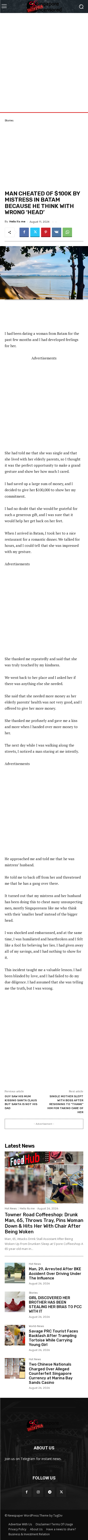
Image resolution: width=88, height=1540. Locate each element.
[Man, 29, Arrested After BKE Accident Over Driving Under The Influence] (15, 1273)
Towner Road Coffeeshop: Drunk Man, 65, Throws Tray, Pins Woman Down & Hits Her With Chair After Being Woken (44, 1223)
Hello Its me (17, 221)
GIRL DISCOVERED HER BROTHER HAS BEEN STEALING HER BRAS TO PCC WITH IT (55, 1305)
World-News (36, 1326)
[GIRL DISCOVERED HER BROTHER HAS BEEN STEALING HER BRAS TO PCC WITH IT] (15, 1302)
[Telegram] (49, 1492)
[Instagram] (38, 1492)
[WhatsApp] (67, 232)
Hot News (11, 1208)
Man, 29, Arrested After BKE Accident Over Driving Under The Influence (55, 1273)
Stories (9, 120)
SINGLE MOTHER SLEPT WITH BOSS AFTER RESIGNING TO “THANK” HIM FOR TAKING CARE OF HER (65, 1104)
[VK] (56, 232)
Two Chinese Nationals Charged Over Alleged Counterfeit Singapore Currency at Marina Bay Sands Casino (51, 1373)
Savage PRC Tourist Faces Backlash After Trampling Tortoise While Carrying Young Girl (53, 1338)
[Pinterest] (45, 232)
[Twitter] (35, 232)
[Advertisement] (44, 57)
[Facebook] (24, 232)
